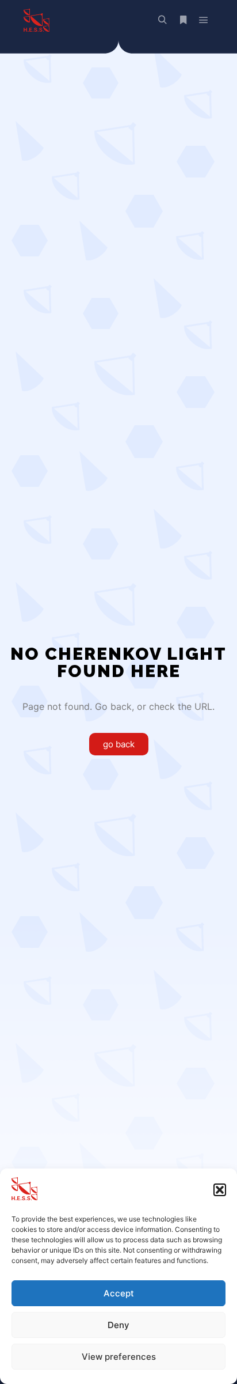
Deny (118, 1324)
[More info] (183, 20)
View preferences (119, 1356)
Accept (119, 1293)
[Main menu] (203, 20)
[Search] (162, 20)
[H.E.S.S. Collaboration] (36, 20)
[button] (219, 1190)
